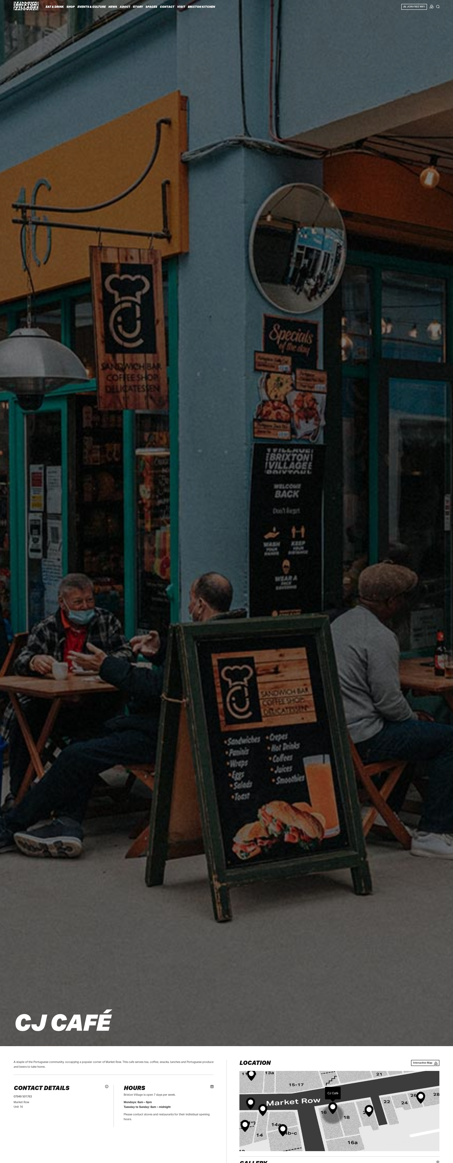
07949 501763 (23, 1096)
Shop (70, 7)
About (125, 7)
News (112, 7)
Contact (167, 7)
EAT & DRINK (54, 7)
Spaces (151, 7)
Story (138, 7)
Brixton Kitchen (201, 7)
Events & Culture (91, 7)
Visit (181, 7)
